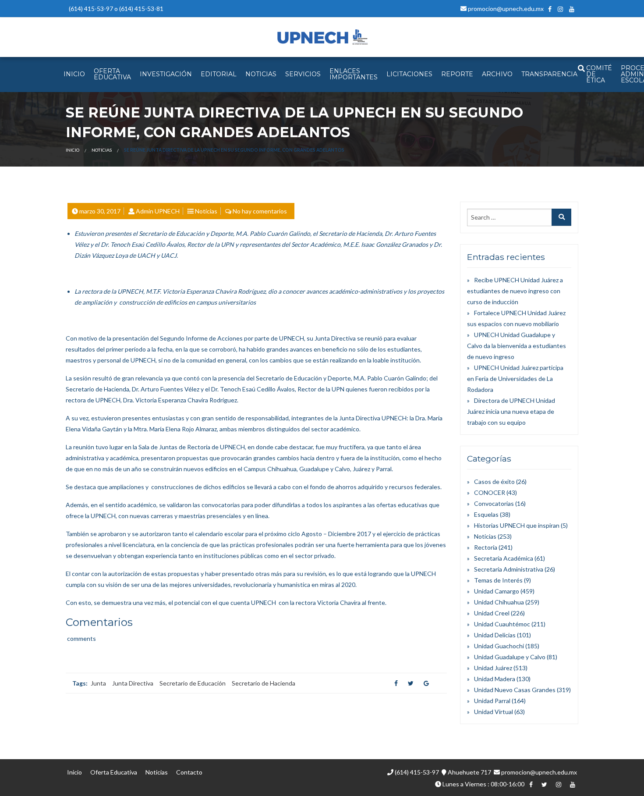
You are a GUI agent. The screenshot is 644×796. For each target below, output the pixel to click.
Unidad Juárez (493, 668)
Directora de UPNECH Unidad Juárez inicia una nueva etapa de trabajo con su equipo (511, 411)
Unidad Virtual (493, 711)
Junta (98, 683)
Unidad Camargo (496, 591)
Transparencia (549, 74)
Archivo (497, 74)
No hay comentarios (260, 211)
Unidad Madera (494, 678)
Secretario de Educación (192, 683)
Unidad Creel (492, 613)
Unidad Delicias (495, 635)
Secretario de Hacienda (263, 683)
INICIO (74, 74)
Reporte (457, 74)
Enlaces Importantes (353, 74)
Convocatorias (494, 503)
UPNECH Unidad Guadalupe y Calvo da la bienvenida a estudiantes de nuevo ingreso (516, 345)
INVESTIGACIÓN (166, 74)
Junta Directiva (132, 683)
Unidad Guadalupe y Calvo (509, 657)
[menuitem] (74, 74)
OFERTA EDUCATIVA (112, 74)
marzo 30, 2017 (99, 211)
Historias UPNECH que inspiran (516, 525)
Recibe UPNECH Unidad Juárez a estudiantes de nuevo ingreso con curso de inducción (515, 291)
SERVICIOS (303, 74)
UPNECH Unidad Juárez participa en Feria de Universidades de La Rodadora (515, 378)
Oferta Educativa (113, 772)
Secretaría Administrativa (508, 569)
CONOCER (489, 492)
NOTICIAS (260, 74)
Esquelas (486, 514)
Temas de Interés (498, 580)
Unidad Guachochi (499, 646)
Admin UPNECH (158, 211)
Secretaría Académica (503, 558)
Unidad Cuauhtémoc (502, 624)
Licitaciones (409, 74)
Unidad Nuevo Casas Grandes (515, 689)
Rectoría (485, 547)
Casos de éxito (494, 481)
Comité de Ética (599, 74)
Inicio (72, 150)
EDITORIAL (219, 74)
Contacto (189, 772)
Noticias (102, 150)
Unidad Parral (492, 700)
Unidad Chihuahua (499, 602)
